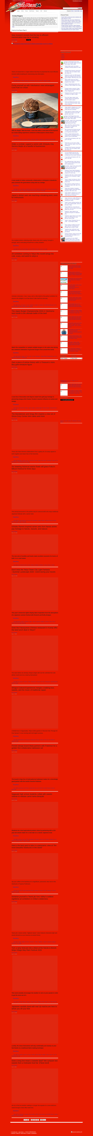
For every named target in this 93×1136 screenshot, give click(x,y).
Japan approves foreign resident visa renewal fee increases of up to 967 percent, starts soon (72, 113)
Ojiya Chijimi (38, 1054)
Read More (16, 77)
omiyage (26, 1114)
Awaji (21, 1001)
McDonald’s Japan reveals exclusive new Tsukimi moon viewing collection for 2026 (74, 343)
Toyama (17, 891)
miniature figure (38, 407)
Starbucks (49, 890)
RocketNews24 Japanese (77, 0)
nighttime (40, 941)
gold (30, 407)
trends (45, 249)
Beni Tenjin (19, 839)
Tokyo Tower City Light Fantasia (18, 623)
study (48, 80)
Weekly (63, 56)
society (38, 190)
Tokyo (20, 306)
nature (36, 941)
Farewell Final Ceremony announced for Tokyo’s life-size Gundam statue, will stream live (72, 72)
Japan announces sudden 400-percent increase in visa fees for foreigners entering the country (73, 199)
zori (18, 1056)
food (20, 139)
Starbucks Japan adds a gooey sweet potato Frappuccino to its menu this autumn (74, 299)
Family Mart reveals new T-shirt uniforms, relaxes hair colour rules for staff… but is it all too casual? (74, 325)
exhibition (31, 305)
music (55, 356)
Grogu (39, 460)
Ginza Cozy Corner (33, 460)
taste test (14, 1115)
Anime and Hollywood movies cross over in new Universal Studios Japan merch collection (72, 103)
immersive (27, 739)
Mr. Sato (42, 681)
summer (32, 139)
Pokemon (49, 788)
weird (28, 306)
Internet (45, 10)
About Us (62, 420)
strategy (44, 80)
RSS (13, 26)
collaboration (19, 460)
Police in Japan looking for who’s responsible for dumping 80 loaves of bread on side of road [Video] (72, 135)
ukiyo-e (24, 306)
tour (48, 739)
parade (16, 521)
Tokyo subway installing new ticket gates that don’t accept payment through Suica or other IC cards (72, 226)
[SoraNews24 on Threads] (67, 0)
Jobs (81, 10)
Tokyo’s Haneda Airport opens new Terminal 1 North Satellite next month (71, 23)
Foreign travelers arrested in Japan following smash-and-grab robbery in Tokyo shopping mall (71, 26)
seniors (20, 190)
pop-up (53, 788)
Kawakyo (37, 565)
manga (33, 407)
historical (29, 520)
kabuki (39, 520)
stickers (41, 249)
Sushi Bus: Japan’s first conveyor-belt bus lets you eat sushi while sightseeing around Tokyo (73, 122)
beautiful (18, 621)
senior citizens (15, 190)
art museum (23, 305)
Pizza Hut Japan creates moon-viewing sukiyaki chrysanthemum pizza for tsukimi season (71, 29)
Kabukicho (38, 189)
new (37, 80)
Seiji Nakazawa (54, 681)
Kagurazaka (33, 739)
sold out (37, 249)
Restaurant (47, 681)
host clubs (33, 189)
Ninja (46, 1001)
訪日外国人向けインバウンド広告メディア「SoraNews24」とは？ (69, 381)
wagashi (13, 741)
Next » (44, 1119)
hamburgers (37, 356)
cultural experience (20, 739)
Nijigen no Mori (41, 1001)
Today (62, 54)
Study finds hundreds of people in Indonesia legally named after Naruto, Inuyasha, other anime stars (73, 189)
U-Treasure (14, 409)
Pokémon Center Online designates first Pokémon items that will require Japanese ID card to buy (72, 171)
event (37, 788)
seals (30, 249)
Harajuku (36, 305)
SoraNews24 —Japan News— (26, 5)
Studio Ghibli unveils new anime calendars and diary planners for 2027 (73, 67)
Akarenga (19, 356)
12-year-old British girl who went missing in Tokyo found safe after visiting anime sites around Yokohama (73, 154)
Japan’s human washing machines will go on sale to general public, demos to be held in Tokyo (73, 204)
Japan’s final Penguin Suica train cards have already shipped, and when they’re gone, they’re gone (73, 63)
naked (34, 621)
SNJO (28, 139)
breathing (18, 80)
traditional (52, 739)
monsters (41, 305)
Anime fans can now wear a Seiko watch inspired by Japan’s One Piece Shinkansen (73, 144)
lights (31, 621)
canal (18, 890)
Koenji (38, 681)
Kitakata (41, 565)
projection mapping (40, 621)
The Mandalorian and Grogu (23, 461)
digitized (23, 941)
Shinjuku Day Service (31, 190)
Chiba (20, 941)
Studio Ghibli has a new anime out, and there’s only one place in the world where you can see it (73, 208)
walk (17, 741)
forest (27, 941)
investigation (34, 520)
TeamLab (13, 943)
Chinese (25, 681)
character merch (23, 565)
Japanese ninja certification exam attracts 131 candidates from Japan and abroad (72, 230)
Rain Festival (53, 1001)
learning (26, 80)
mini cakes (44, 460)
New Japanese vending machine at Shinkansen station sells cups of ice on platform (72, 185)
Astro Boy (22, 407)
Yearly (62, 59)
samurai (24, 521)
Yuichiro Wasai (20, 1115)
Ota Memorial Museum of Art (50, 305)
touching (43, 190)
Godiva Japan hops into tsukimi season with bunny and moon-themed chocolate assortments (75, 318)
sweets (36, 139)
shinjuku (24, 190)
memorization (32, 80)
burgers (23, 356)
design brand (32, 788)
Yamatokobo (14, 1056)
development (31, 839)
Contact (69, 420)
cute (20, 249)
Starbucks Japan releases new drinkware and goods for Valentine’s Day (72, 212)
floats (18, 520)
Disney (24, 460)
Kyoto (29, 1054)
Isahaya (47, 839)
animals (18, 305)
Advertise (13, 1133)
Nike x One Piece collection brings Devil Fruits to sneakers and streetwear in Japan (72, 126)
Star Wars (49, 460)
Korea (26, 10)
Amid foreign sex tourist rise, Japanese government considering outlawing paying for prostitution (75, 331)
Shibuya (16, 306)
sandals (43, 1054)
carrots (23, 839)
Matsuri (43, 520)
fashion (21, 1054)
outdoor (44, 941)
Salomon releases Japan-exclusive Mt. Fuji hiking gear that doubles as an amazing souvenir (73, 235)
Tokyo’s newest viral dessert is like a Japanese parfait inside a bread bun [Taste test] (73, 180)
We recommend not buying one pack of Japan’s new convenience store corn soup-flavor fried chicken (72, 131)
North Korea (31, 10)
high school (42, 839)
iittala (44, 788)
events (30, 356)
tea (53, 1054)
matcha (33, 1054)
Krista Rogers (14, 39)
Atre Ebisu (26, 788)
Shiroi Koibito (32, 1114)
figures (26, 407)
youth (28, 840)
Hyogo (28, 1001)
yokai (31, 306)
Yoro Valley (18, 943)
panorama (36, 890)
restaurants (54, 189)
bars (17, 189)
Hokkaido (21, 1114)
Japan (18, 10)
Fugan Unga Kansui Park (28, 890)
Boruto (24, 1001)
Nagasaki (52, 839)
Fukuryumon (33, 681)
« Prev (25, 1119)
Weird (72, 10)
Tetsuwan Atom (53, 407)
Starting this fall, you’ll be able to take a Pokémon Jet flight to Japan (73, 93)
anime (18, 407)
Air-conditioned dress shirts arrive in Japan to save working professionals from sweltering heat (72, 163)
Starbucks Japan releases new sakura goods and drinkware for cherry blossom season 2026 (73, 217)
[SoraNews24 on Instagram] (66, 0)
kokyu (38, 739)
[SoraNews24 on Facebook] (64, 0)
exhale (22, 80)
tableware (14, 789)
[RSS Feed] (71, 0)
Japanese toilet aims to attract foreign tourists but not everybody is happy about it (73, 176)
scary (13, 306)
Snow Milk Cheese (50, 1114)
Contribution (74, 420)
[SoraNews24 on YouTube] (70, 0)
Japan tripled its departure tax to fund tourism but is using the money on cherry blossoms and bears (73, 108)
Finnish (40, 788)
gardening (28, 189)
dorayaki (37, 839)
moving (49, 189)
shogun (41, 739)
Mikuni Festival (49, 520)
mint (42, 189)
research (40, 80)
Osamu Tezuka (46, 407)
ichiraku (32, 565)
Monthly (63, 57)
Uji (55, 1054)
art (17, 941)
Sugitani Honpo (19, 840)
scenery (41, 890)
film (27, 460)
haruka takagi (25, 249)
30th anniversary (20, 788)
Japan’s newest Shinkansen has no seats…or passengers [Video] (72, 221)
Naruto (49, 565)
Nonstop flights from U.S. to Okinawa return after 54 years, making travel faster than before (75, 305)
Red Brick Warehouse (16, 357)
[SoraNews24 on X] (69, 0)
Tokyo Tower (52, 621)
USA (41, 10)
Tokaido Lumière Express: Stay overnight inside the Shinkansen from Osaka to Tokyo (75, 337)
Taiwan (37, 10)
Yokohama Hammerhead (50, 139)
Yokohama (41, 139)
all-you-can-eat (20, 681)
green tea (25, 1054)
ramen (53, 565)
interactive (32, 941)
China (22, 10)
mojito (45, 189)
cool (20, 189)
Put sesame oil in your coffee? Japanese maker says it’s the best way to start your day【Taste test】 (72, 239)
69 (41, 1119)
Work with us (23, 1133)
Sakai (20, 521)
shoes (50, 1054)
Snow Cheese (42, 1114)
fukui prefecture (23, 520)
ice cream (24, 139)
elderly (23, 189)
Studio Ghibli (76, 10)
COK (18, 139)
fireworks (27, 621)
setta (47, 1054)
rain (49, 1001)
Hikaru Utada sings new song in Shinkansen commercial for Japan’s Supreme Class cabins (71, 20)
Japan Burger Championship (47, 356)
